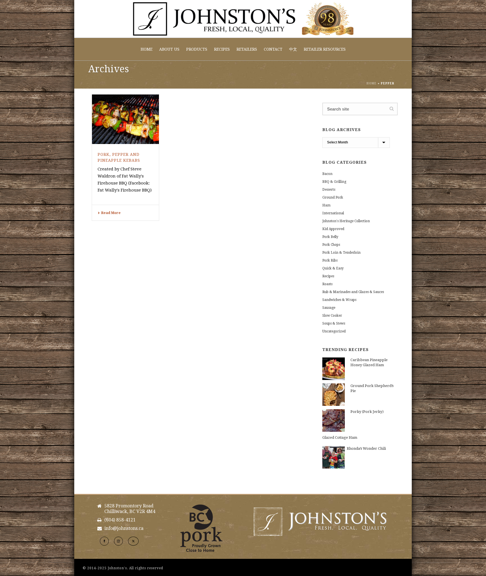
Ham (326, 205)
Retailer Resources (325, 49)
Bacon (327, 174)
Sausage (328, 308)
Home (146, 49)
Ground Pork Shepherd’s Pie (371, 388)
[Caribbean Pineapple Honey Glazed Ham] (333, 368)
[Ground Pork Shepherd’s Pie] (333, 394)
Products (196, 49)
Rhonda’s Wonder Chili (366, 448)
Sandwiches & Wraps (339, 300)
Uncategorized (334, 331)
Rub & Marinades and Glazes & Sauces (353, 292)
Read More (111, 213)
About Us (169, 49)
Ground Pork (332, 197)
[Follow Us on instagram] (118, 541)
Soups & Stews (333, 323)
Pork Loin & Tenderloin (341, 253)
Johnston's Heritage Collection (346, 221)
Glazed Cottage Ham (339, 437)
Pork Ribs (330, 260)
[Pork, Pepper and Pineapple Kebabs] (125, 119)
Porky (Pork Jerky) (367, 412)
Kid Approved (333, 229)
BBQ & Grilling (334, 182)
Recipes (222, 49)
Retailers (247, 49)
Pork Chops (331, 245)
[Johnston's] (243, 19)
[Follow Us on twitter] (133, 541)
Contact (273, 49)
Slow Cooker (332, 316)
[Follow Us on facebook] (104, 541)
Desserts (328, 190)
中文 (293, 49)
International (333, 213)
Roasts (327, 284)
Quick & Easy (333, 268)
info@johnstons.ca (123, 528)
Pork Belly (330, 237)
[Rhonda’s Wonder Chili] (333, 457)
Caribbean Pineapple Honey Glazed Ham (369, 362)
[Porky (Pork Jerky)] (333, 420)
